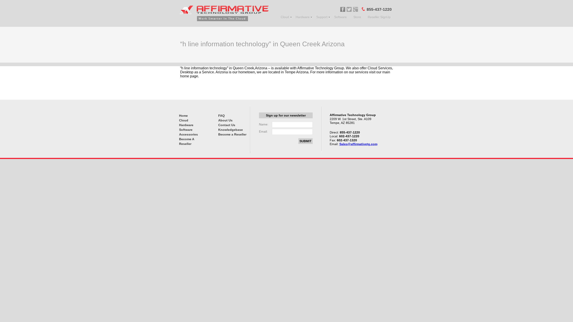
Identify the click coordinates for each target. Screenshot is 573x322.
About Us (225, 120)
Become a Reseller (232, 134)
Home (183, 115)
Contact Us (226, 125)
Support (321, 17)
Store (357, 17)
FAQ (221, 115)
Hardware (303, 17)
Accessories (188, 134)
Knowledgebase (230, 129)
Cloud (285, 17)
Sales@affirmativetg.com (358, 144)
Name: (263, 124)
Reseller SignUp (379, 17)
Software (340, 17)
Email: (263, 131)
